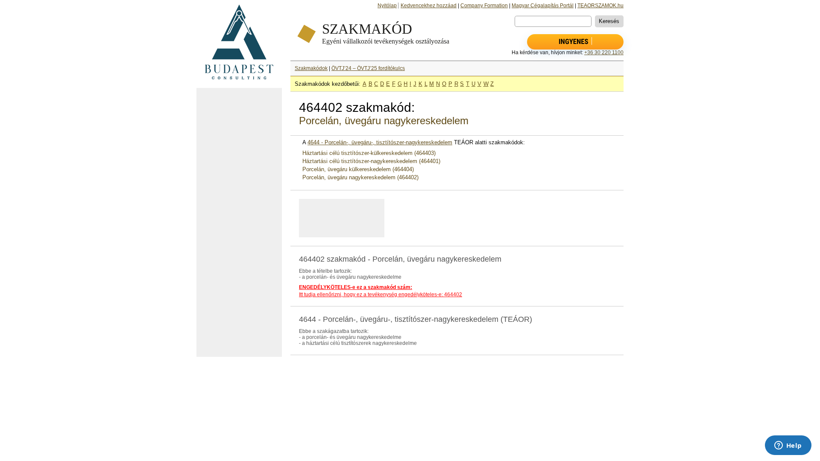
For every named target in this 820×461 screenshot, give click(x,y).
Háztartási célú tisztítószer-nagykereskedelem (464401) (371, 161)
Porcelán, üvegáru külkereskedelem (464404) (358, 169)
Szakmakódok (311, 68)
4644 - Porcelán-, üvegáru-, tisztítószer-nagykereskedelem (380, 142)
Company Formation (484, 6)
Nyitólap (387, 6)
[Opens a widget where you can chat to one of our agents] (787, 446)
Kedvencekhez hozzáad (429, 6)
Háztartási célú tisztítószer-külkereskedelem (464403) (369, 153)
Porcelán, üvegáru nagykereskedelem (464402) (360, 177)
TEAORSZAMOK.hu (600, 6)
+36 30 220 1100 (604, 52)
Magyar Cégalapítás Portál (543, 6)
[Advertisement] (239, 222)
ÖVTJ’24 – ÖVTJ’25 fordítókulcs (368, 68)
